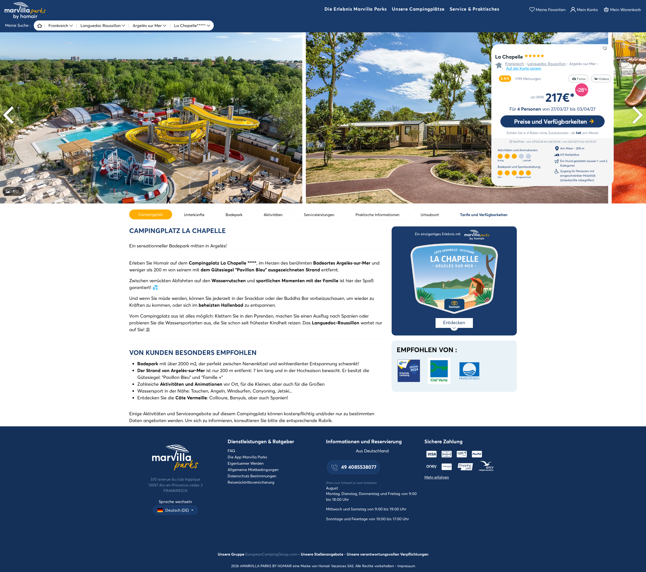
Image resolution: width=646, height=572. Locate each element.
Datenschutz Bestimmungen (252, 475)
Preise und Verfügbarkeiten (550, 121)
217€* (560, 97)
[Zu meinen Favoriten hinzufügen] (605, 48)
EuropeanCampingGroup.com (271, 554)
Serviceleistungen (319, 214)
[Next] (636, 115)
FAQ (231, 450)
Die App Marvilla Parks (247, 456)
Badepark (234, 214)
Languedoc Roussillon (546, 63)
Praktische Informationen (377, 214)
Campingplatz (150, 214)
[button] (356, 10)
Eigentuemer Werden (246, 463)
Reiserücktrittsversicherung (251, 482)
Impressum (406, 565)
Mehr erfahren (436, 477)
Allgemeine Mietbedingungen (253, 469)
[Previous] (10, 115)
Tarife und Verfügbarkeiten (483, 214)
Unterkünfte (194, 214)
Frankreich (514, 63)
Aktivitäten (273, 214)
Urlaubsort (430, 214)
